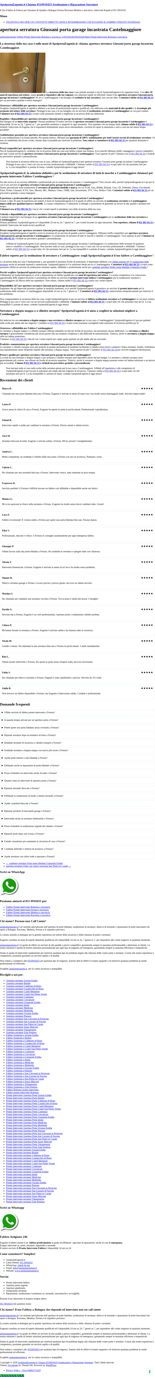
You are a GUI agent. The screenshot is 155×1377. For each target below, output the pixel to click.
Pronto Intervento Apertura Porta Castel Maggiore (30, 1106)
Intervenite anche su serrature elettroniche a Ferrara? (29, 818)
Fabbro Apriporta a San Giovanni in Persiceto (28, 1073)
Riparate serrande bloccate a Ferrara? (22, 788)
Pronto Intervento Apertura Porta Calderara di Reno (30, 1100)
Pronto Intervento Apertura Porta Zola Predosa (28, 1147)
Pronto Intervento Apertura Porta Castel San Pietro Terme (33, 1109)
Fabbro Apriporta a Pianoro (19, 1070)
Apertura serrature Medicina (19, 1008)
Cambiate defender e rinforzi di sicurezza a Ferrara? (28, 849)
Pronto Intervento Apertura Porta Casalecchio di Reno (32, 1103)
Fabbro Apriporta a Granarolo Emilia (23, 1057)
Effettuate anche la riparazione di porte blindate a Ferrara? (31, 765)
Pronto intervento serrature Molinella (23, 1180)
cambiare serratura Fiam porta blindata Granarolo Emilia (34, 863)
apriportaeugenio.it (9, 927)
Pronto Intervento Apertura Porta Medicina (26, 1122)
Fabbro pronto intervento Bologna (22, 1092)
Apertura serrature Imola (17, 1005)
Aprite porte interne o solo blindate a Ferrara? (26, 758)
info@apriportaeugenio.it (25, 1268)
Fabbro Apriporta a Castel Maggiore (23, 1046)
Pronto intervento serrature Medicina (23, 1177)
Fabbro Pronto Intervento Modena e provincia (28, 912)
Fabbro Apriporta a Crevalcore (20, 1054)
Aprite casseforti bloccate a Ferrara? (21, 803)
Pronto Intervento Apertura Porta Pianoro (25, 1130)
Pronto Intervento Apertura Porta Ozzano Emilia (29, 1128)
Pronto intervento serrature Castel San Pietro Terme (30, 1163)
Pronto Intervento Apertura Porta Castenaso (27, 1111)
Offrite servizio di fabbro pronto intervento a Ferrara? (29, 712)
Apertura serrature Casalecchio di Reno (25, 988)
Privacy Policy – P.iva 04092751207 (23, 1370)
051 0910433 (26, 1262)
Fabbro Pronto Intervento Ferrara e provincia (27, 909)
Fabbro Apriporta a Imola (18, 1059)
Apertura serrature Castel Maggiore (23, 991)
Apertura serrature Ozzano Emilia (22, 1013)
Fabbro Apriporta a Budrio (18, 1038)
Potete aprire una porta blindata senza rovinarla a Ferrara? (31, 727)
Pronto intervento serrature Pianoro (22, 1185)
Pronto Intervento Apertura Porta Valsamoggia (28, 1144)
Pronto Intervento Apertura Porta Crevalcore (27, 1114)
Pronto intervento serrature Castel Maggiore (27, 1160)
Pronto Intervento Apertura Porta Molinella (26, 1125)
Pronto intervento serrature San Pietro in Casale (28, 1193)
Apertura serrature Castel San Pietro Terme (26, 994)
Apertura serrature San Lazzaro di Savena (26, 1021)
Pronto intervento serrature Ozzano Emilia (26, 1182)
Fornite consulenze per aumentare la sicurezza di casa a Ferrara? (34, 841)
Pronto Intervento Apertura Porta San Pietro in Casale (31, 1139)
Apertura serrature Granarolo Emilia (23, 1002)
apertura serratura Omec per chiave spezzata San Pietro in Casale (38, 866)
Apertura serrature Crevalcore (20, 999)
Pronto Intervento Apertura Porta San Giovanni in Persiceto (34, 1133)
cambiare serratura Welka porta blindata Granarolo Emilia (119, 267)
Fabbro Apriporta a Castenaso (20, 1051)
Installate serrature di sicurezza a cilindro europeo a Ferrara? (32, 742)
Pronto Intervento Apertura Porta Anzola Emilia (28, 1095)
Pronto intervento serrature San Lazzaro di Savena (30, 1191)
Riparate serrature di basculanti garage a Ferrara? (27, 811)
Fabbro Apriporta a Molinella (20, 1065)
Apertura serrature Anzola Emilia (22, 980)
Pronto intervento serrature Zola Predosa (25, 1201)
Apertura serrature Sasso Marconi (22, 1027)
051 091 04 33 (146, 97)
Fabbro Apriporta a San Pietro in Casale (25, 1079)
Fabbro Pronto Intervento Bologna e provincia (39, 37)
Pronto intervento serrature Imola (21, 1174)
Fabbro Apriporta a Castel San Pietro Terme (27, 1049)
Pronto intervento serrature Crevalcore (24, 1169)
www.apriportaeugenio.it (27, 1270)
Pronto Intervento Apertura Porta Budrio (25, 1098)
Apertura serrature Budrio (18, 983)
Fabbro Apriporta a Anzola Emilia (22, 1035)
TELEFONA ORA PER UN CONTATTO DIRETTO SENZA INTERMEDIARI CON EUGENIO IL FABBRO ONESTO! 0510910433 (73, 22)
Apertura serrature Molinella (19, 1010)
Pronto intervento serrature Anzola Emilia (26, 1150)
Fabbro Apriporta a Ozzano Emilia (22, 1068)
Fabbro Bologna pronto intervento (22, 1089)
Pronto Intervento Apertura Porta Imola (24, 1120)
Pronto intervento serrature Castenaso (24, 1166)
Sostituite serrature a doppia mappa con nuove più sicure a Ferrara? (36, 750)
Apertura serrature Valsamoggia (21, 1029)
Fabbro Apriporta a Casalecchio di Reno (25, 1043)
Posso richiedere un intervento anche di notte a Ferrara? (30, 773)
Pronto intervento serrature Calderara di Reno (27, 1155)
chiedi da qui (24, 1265)
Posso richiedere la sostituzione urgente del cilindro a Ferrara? (33, 826)
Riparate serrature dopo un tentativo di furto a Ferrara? (30, 735)
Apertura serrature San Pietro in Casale (24, 1024)
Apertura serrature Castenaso (20, 997)
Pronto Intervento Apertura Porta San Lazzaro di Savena (33, 1136)
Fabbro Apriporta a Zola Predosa (21, 1087)
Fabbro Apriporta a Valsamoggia (21, 1084)
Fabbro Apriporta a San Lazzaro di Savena (26, 1076)
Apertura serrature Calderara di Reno (23, 986)
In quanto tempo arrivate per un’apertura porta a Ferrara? (31, 720)
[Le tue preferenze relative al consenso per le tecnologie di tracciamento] (150, 1372)
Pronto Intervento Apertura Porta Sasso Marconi (29, 1141)
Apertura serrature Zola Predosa (21, 1032)
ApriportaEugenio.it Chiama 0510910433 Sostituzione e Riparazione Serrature (49, 4)
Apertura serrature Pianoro (18, 1016)
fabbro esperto (119, 261)
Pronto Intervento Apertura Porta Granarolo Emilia (30, 1117)
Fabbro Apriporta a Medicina (20, 1062)
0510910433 (34, 961)
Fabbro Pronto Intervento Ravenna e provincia (28, 915)
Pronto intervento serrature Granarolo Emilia (27, 1171)
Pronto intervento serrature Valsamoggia (25, 1199)
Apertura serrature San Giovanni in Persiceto (27, 1019)
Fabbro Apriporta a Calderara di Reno (24, 1040)
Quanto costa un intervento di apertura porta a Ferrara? (30, 780)
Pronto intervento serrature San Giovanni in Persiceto (31, 1188)
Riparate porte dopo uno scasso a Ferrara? (24, 833)
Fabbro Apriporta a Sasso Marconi (22, 1081)
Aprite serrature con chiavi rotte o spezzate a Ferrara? (29, 856)
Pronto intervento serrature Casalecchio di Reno (29, 1158)
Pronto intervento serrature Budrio (22, 1152)
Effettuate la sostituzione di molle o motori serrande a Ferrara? (33, 796)
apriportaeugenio (8, 37)
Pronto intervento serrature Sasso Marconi (26, 1196)
